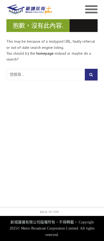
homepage (45, 53)
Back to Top (49, 212)
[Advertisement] (52, 150)
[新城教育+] (29, 9)
